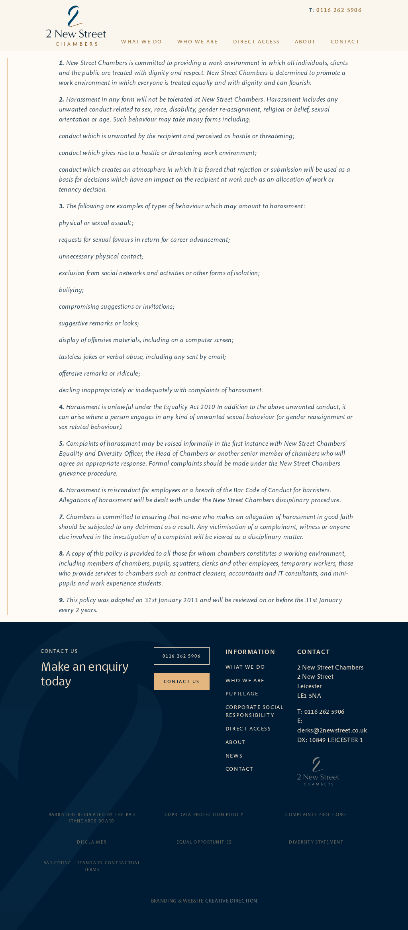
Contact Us (181, 681)
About (305, 41)
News (234, 755)
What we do (141, 41)
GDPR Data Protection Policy (204, 814)
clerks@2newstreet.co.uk (332, 730)
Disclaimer (91, 842)
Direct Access (256, 41)
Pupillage (242, 693)
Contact (345, 41)
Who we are (197, 41)
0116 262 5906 (339, 10)
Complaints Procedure (316, 814)
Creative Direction (231, 900)
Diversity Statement (316, 842)
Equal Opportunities (204, 842)
